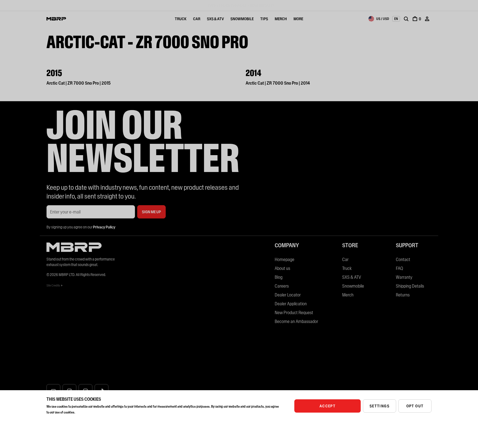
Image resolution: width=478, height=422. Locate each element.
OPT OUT (415, 405)
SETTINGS (379, 405)
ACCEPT (327, 405)
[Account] (427, 18)
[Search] (406, 18)
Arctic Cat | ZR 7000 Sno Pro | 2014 (278, 83)
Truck (180, 18)
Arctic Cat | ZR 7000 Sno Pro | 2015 (78, 83)
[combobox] (379, 18)
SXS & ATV (215, 18)
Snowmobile (242, 18)
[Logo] (56, 18)
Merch (281, 18)
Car (196, 18)
